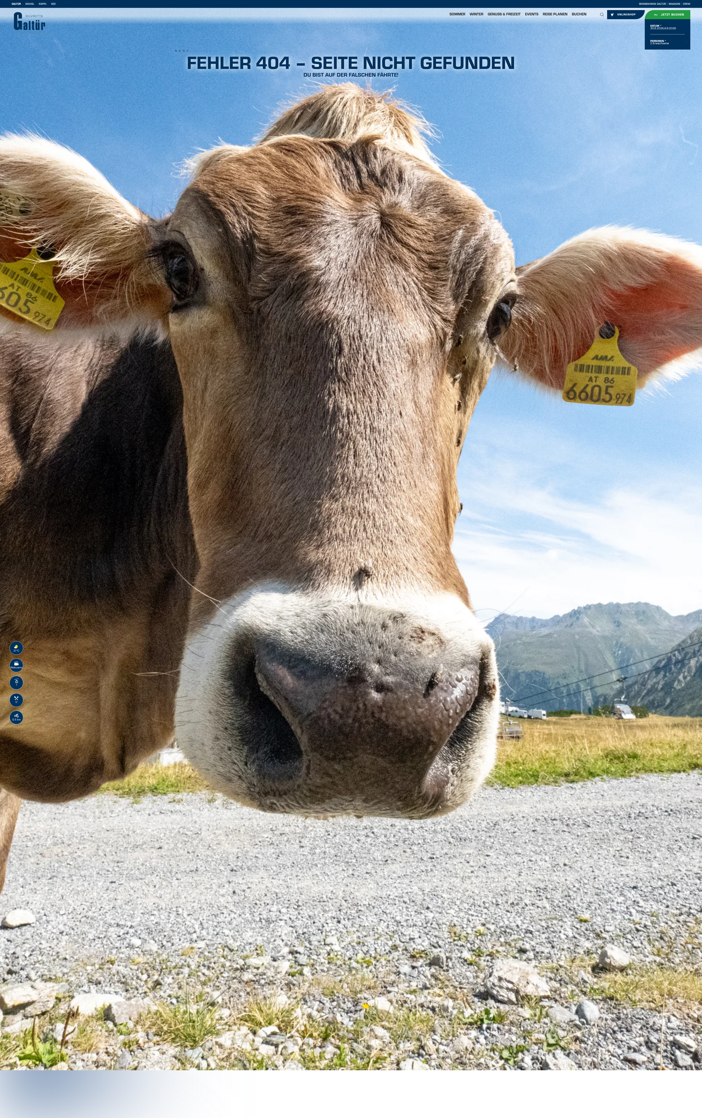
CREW (686, 4)
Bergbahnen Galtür (652, 4)
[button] (602, 14)
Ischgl (29, 4)
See (53, 4)
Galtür (16, 4)
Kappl (43, 4)
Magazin (674, 4)
